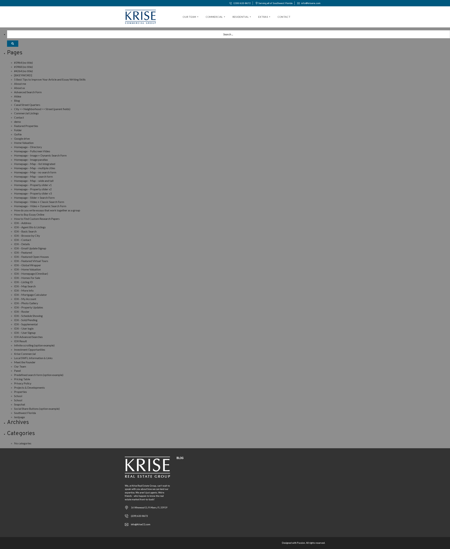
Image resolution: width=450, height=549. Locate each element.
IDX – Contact (22, 239)
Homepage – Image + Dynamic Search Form (40, 155)
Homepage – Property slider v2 (33, 189)
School (18, 396)
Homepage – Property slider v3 (33, 193)
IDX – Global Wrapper (27, 265)
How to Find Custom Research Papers (37, 218)
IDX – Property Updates (28, 307)
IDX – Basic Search (25, 231)
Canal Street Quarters (27, 104)
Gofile (18, 134)
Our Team (20, 366)
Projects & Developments (29, 387)
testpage (19, 417)
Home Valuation (24, 142)
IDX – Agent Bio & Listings (30, 227)
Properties (20, 391)
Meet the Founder (25, 362)
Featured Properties (26, 125)
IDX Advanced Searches (28, 337)
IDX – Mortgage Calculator (30, 294)
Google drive (22, 138)
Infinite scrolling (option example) (34, 345)
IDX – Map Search (25, 286)
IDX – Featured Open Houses (31, 256)
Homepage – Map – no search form (35, 172)
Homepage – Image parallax (31, 159)
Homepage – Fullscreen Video (32, 151)
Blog (17, 100)
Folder (18, 130)
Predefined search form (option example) (38, 374)
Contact (19, 117)
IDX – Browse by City (27, 235)
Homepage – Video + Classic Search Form (39, 201)
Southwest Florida (25, 412)
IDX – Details (22, 244)
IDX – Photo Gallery (26, 303)
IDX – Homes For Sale (27, 277)
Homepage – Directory (28, 147)
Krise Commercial (25, 353)
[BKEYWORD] (23, 75)
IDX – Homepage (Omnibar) (31, 273)
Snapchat (19, 404)
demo (17, 121)
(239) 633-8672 (242, 3)
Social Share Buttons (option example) (37, 408)
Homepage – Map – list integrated (34, 163)
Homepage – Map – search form (33, 176)
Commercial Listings (26, 113)
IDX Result (20, 341)
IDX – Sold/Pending (25, 320)
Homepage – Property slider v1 (33, 185)
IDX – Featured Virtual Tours (31, 261)
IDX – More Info (24, 290)
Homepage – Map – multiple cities (34, 168)
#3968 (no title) (23, 66)
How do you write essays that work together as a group (47, 210)
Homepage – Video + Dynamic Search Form (40, 206)
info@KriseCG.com (140, 524)
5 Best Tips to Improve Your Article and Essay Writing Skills (50, 79)
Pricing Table (22, 379)
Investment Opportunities (29, 349)
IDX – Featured (23, 252)
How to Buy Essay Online (29, 214)
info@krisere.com (310, 3)
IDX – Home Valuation (27, 269)
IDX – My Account (25, 299)
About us (19, 88)
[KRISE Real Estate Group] (140, 16)
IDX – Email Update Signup (30, 248)
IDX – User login (24, 328)
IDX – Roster (21, 311)
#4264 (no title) (23, 71)
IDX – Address (22, 223)
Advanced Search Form (28, 92)
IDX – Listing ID (23, 282)
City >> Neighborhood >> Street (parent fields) (42, 109)
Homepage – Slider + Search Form (34, 197)
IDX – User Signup (25, 332)
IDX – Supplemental (26, 324)
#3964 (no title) (23, 62)
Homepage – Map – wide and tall (33, 180)
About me (20, 83)
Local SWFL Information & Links (33, 358)
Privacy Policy (22, 383)
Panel (17, 370)
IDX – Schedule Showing (28, 315)
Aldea (17, 96)
